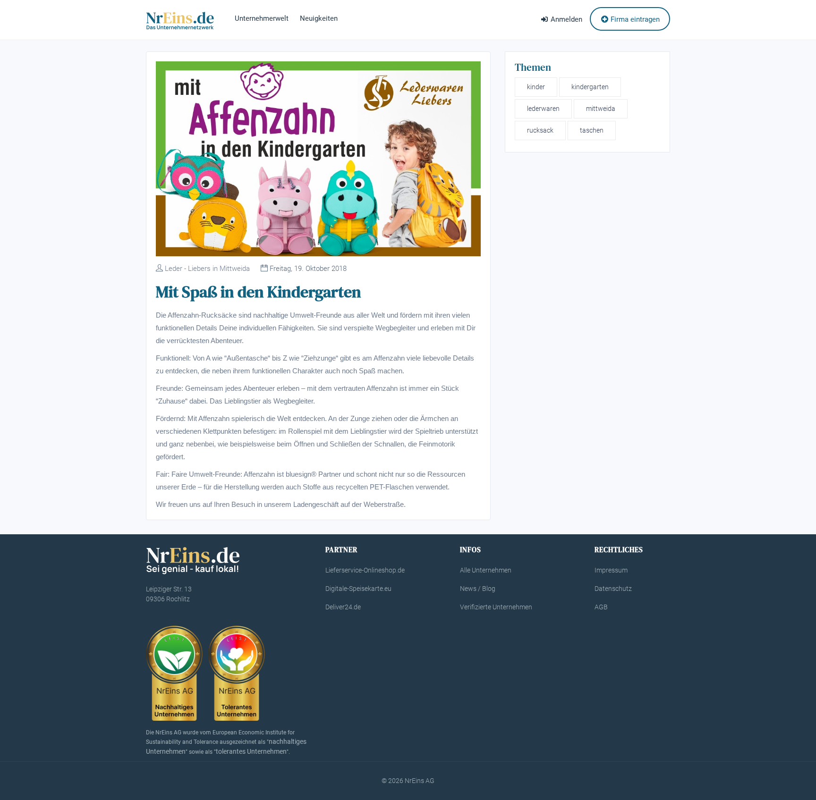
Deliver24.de (343, 607)
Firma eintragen (634, 19)
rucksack (540, 130)
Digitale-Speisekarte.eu (358, 588)
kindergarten (590, 87)
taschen (592, 130)
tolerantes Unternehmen (251, 751)
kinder (536, 87)
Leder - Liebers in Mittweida (207, 268)
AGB (601, 607)
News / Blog (477, 588)
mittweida (600, 108)
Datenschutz (613, 588)
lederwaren (543, 108)
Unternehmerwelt (262, 18)
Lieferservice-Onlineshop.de (365, 570)
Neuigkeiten (319, 18)
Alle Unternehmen (485, 570)
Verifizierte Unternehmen (496, 607)
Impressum (611, 570)
